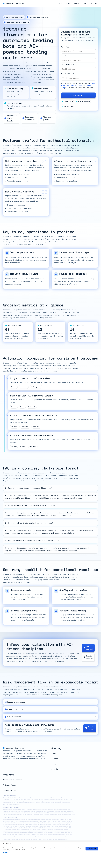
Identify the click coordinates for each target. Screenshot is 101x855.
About (68, 3)
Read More (76, 89)
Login (85, 3)
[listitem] (50, 702)
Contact (76, 3)
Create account (89, 657)
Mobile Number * (67, 74)
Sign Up (94, 3)
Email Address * (67, 65)
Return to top (90, 728)
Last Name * (65, 56)
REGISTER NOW (78, 95)
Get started (89, 647)
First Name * (66, 47)
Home (60, 3)
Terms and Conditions (12, 780)
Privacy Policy (76, 85)
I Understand (92, 848)
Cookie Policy (9, 790)
